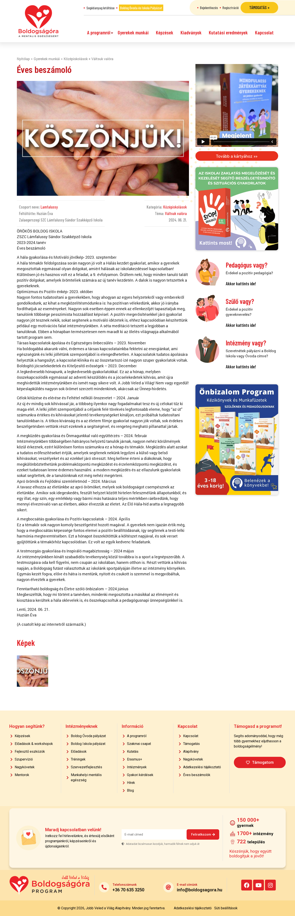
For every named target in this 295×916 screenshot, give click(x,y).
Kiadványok (191, 32)
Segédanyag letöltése (100, 8)
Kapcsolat (264, 32)
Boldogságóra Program (38, 21)
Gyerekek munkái (133, 32)
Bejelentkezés (209, 7)
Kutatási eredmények (228, 32)
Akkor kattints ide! (241, 283)
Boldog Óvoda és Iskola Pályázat (141, 8)
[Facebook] (246, 885)
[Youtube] (258, 885)
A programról (98, 32)
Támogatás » (259, 7)
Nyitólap (23, 58)
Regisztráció (230, 7)
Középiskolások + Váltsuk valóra (88, 58)
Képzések (164, 32)
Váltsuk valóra (176, 213)
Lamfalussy (49, 206)
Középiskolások (175, 206)
